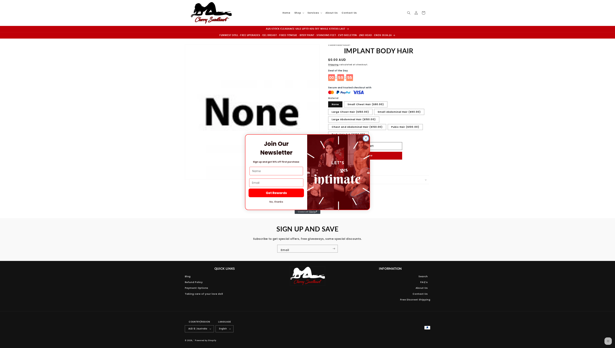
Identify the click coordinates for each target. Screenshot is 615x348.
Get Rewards (276, 193)
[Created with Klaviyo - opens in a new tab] (307, 212)
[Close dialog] (366, 138)
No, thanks (276, 202)
